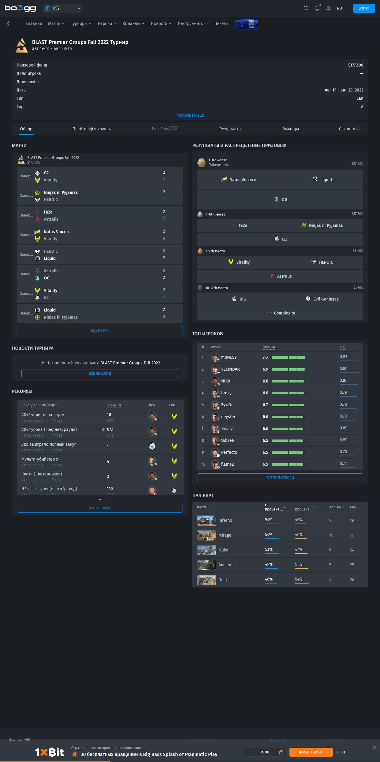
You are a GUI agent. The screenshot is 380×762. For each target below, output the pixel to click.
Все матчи (100, 330)
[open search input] (305, 8)
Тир (20, 106)
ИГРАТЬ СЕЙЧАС (311, 752)
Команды (131, 23)
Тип (20, 98)
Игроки (105, 23)
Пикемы (221, 23)
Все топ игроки (280, 478)
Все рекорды (100, 508)
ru (339, 8)
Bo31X (264, 752)
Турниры (79, 23)
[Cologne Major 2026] (246, 24)
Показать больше (190, 116)
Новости (159, 23)
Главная (34, 23)
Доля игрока (29, 73)
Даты (21, 90)
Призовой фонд (32, 65)
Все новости (100, 373)
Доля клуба (28, 81)
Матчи (54, 23)
